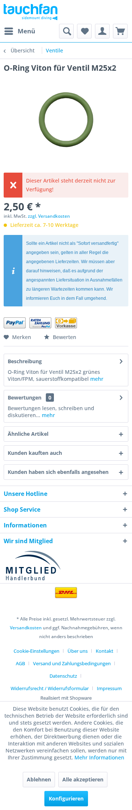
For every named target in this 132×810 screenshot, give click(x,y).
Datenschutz (63, 676)
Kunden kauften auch (35, 452)
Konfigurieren (66, 798)
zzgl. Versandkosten (49, 216)
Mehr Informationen (99, 757)
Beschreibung (25, 361)
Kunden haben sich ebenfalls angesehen (58, 471)
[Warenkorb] (120, 31)
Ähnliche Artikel (28, 433)
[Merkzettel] (84, 31)
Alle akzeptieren (82, 779)
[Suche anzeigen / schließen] (66, 31)
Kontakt (104, 651)
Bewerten (63, 337)
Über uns (77, 651)
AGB (20, 663)
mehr (96, 378)
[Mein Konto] (102, 31)
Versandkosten (26, 628)
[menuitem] (19, 31)
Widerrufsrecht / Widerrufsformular (50, 688)
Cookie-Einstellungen (36, 651)
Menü (26, 31)
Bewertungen (24, 397)
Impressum (109, 688)
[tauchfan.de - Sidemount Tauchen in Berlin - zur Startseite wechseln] (31, 12)
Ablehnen (39, 779)
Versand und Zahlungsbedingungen (72, 663)
